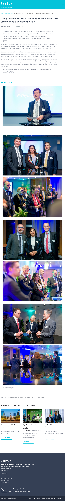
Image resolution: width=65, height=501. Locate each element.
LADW (33, 397)
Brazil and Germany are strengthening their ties (52, 426)
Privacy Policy (11, 498)
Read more (7, 438)
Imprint (3, 498)
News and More (9, 13)
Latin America (40, 397)
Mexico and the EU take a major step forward (9, 426)
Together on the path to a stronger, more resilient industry (31, 426)
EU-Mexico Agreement (24, 397)
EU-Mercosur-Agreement (10, 397)
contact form (26, 491)
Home (2, 13)
